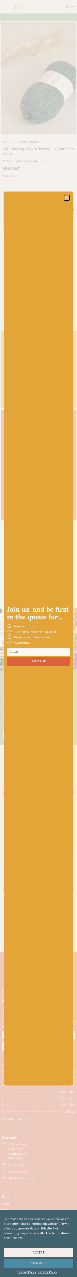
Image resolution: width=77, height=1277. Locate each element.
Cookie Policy (27, 1272)
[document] (38, 638)
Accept (38, 1252)
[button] (66, 197)
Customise (38, 1263)
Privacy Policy (47, 1272)
